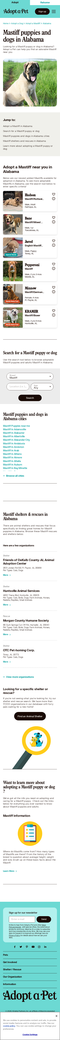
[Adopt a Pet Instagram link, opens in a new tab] (40, 947)
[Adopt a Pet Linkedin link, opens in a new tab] (45, 947)
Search (30, 397)
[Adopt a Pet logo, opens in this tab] (30, 999)
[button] (53, 194)
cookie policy (9, 1026)
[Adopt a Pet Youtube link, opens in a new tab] (34, 947)
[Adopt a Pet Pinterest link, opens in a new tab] (28, 947)
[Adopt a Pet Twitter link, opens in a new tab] (21, 947)
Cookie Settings (30, 1034)
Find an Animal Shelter (30, 716)
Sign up (42, 11)
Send (43, 919)
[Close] (56, 1016)
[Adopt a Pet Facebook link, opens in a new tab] (15, 947)
